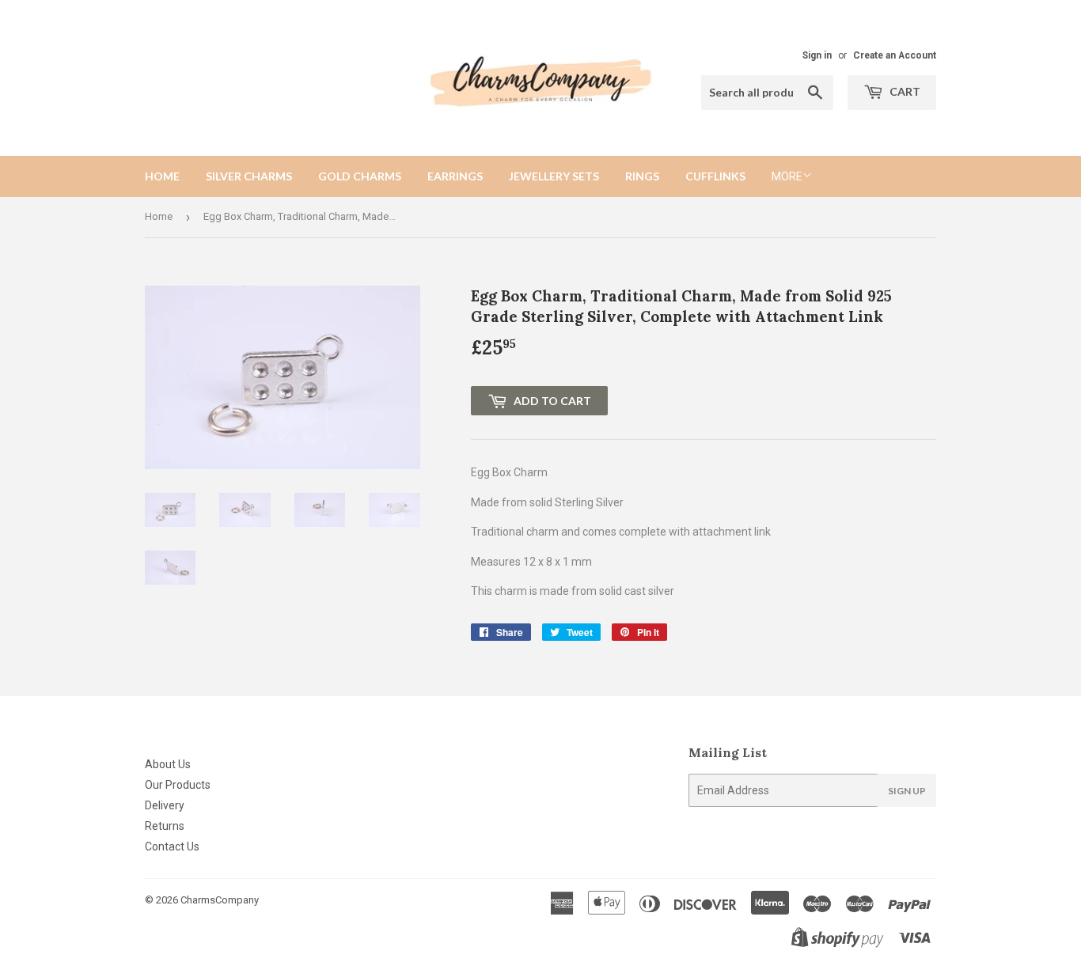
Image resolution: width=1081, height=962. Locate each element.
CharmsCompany (219, 900)
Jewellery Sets (554, 176)
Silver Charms (249, 176)
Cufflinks (715, 176)
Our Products (178, 784)
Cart (903, 91)
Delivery (164, 805)
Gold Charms (359, 176)
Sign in (817, 55)
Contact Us (172, 846)
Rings (642, 176)
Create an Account (894, 55)
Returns (164, 826)
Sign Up (907, 791)
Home (162, 176)
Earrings (455, 176)
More (787, 176)
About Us (168, 764)
